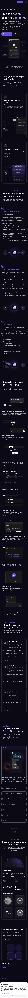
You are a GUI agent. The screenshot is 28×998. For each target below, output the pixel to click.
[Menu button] (25, 2)
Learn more (7, 111)
